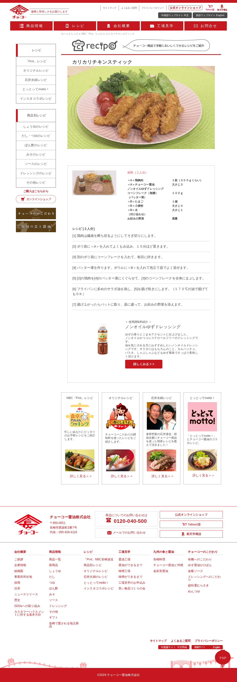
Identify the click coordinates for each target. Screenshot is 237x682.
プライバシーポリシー (152, 8)
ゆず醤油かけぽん (200, 565)
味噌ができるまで (130, 576)
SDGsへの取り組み (27, 605)
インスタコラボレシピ (36, 98)
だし (52, 576)
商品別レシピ (93, 565)
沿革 (17, 588)
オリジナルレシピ (36, 70)
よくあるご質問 (129, 8)
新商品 (53, 565)
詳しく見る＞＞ (81, 476)
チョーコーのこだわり (203, 551)
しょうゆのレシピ (36, 126)
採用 (17, 582)
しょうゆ (55, 571)
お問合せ (209, 26)
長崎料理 (159, 559)
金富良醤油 (160, 571)
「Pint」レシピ (35, 61)
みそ (52, 594)
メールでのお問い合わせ (129, 532)
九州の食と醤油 (163, 551)
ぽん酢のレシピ (36, 145)
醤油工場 (124, 559)
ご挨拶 (18, 559)
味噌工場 (124, 571)
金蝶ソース (195, 571)
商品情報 (34, 26)
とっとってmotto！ (35, 89)
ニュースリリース (26, 594)
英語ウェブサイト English (210, 15)
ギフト (53, 617)
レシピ (78, 26)
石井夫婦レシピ (36, 80)
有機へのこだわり (200, 559)
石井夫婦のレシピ (96, 576)
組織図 (18, 571)
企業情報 (20, 565)
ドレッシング (58, 605)
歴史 (17, 600)
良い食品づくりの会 (131, 588)
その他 (53, 611)
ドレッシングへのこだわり (204, 578)
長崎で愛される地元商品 (64, 625)
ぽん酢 (53, 588)
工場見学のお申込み (131, 582)
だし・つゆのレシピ (36, 136)
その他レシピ (35, 182)
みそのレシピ (35, 154)
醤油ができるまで (130, 565)
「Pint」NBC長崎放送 (98, 559)
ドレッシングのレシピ (36, 173)
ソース (53, 600)
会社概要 (122, 26)
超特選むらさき (198, 585)
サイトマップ (109, 8)
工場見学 (165, 26)
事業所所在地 (23, 576)
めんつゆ (194, 591)
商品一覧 (55, 559)
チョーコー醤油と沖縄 (168, 565)
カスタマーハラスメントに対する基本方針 (29, 613)
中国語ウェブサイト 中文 (175, 15)
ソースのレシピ (36, 164)
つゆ (52, 582)
